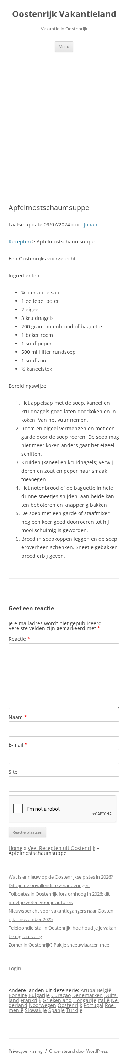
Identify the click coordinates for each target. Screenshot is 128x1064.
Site (13, 772)
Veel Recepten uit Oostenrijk (61, 848)
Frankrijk (31, 1000)
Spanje (56, 1010)
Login (15, 968)
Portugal (93, 1005)
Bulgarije (39, 995)
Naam (18, 717)
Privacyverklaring (26, 1051)
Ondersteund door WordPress (78, 1051)
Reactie (19, 638)
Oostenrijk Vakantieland (64, 13)
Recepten (20, 241)
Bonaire (18, 995)
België (104, 990)
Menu (64, 46)
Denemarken (87, 995)
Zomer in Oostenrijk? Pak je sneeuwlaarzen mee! (59, 945)
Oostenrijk (70, 1005)
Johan (90, 224)
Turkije (74, 1010)
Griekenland (57, 1000)
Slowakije (36, 1010)
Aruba (88, 990)
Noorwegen (42, 1005)
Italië (104, 1000)
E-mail (18, 744)
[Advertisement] (64, 119)
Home (15, 848)
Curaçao (61, 995)
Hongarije (84, 1000)
